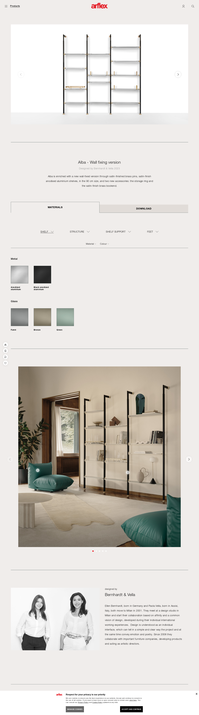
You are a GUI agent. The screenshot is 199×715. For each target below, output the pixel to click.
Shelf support (115, 231)
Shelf (44, 231)
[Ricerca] (193, 6)
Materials (55, 207)
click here (133, 700)
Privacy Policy (83, 702)
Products (15, 6)
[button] (178, 74)
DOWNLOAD (143, 208)
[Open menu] (6, 6)
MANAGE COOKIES (74, 709)
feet (150, 231)
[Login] (183, 6)
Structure (77, 231)
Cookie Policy (97, 702)
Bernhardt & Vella (103, 168)
